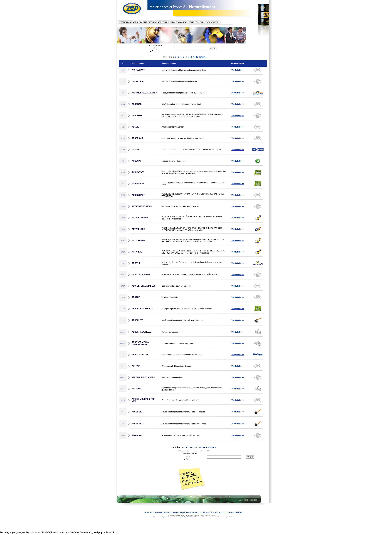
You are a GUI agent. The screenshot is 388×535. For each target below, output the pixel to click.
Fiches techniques (190, 512)
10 (197, 57)
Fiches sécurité (206, 512)
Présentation (149, 512)
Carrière (216, 512)
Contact (225, 512)
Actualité (158, 512)
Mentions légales (236, 512)
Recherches (177, 512)
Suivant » (203, 57)
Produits (167, 512)
